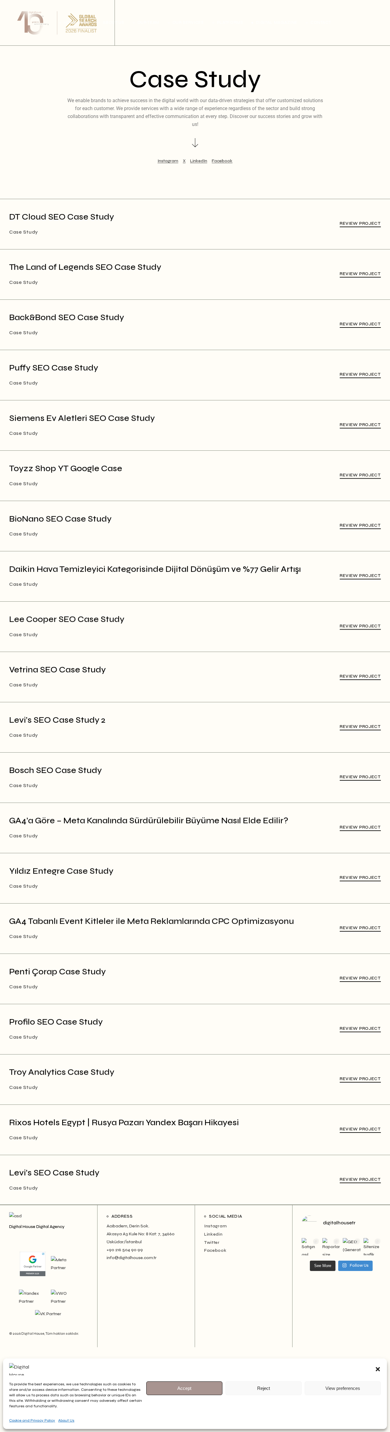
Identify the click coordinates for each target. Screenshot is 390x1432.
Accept (184, 1388)
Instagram (215, 1226)
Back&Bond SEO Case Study (66, 317)
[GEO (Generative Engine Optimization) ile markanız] (351, 1247)
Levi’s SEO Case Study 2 (57, 720)
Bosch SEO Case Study (55, 770)
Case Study (23, 232)
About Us (66, 1420)
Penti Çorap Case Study (57, 971)
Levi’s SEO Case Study (54, 1173)
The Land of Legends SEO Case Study (85, 267)
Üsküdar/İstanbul (124, 1241)
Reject (263, 1388)
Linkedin (213, 1234)
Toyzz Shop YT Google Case (65, 468)
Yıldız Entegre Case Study (61, 871)
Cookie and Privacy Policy (32, 1420)
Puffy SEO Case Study (53, 368)
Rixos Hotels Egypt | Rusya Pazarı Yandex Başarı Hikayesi (124, 1122)
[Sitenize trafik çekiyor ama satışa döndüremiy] (372, 1247)
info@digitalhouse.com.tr (132, 1257)
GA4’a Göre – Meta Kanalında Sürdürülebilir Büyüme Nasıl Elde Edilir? (148, 820)
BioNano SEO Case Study (60, 519)
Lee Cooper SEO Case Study (66, 619)
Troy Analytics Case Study (61, 1072)
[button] (378, 1369)
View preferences (342, 1388)
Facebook (215, 1250)
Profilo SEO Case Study (56, 1022)
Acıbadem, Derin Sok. (128, 1226)
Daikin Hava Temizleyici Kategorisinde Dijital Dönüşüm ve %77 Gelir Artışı (155, 569)
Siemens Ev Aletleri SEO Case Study (82, 418)
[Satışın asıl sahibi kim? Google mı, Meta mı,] (310, 1247)
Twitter (212, 1242)
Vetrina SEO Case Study (57, 669)
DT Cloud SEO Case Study (61, 217)
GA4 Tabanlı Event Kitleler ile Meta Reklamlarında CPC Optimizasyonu (151, 921)
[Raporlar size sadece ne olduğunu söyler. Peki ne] (331, 1247)
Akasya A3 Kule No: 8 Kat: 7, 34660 (141, 1234)
